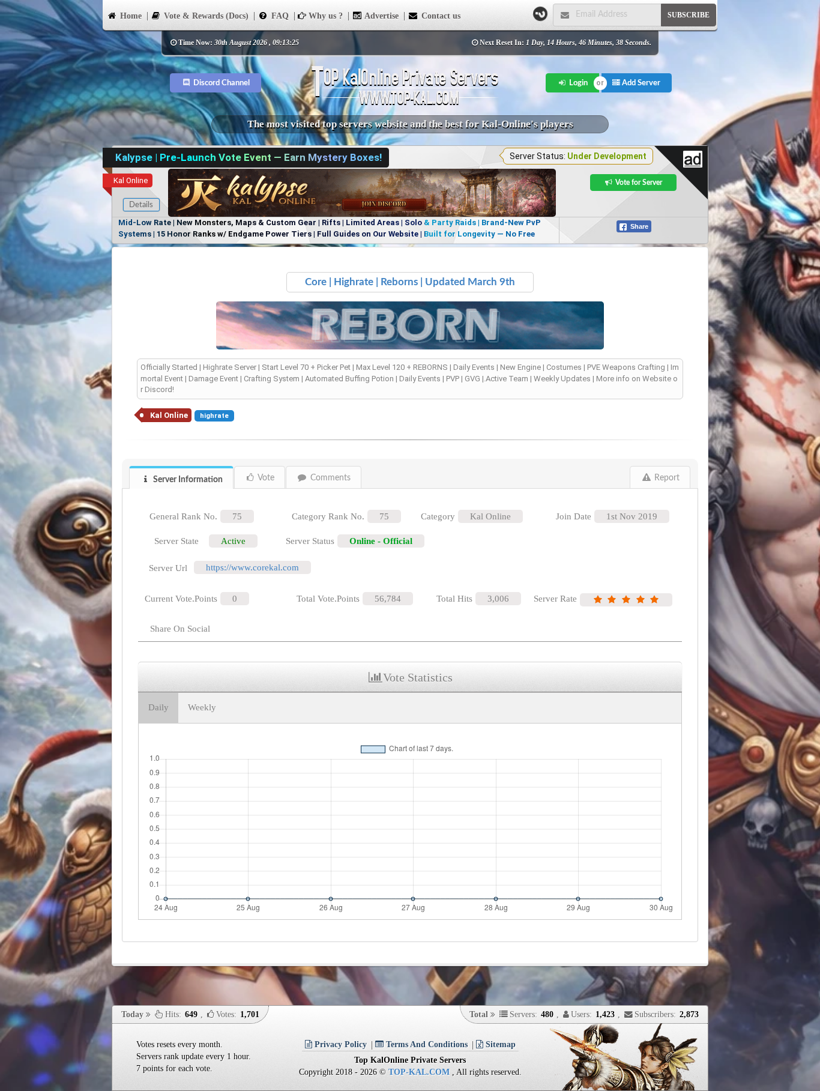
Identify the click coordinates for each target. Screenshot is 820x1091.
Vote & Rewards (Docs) (205, 15)
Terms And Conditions (426, 1044)
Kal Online (130, 180)
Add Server (640, 82)
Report (666, 478)
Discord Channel (220, 82)
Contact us (439, 15)
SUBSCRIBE (689, 15)
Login (577, 82)
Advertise (381, 15)
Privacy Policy (339, 1044)
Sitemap (499, 1044)
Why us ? (324, 15)
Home (130, 15)
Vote (265, 478)
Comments (329, 478)
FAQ (279, 15)
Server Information (187, 480)
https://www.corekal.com (252, 567)
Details (141, 204)
